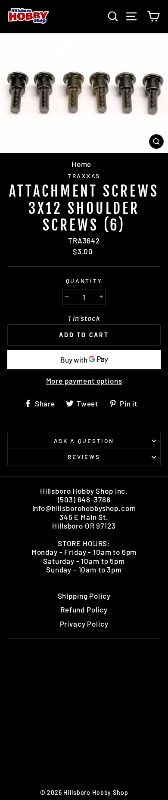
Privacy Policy (84, 623)
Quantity (84, 280)
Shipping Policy (84, 595)
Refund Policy (84, 609)
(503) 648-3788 (84, 499)
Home (81, 164)
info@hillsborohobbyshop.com (84, 508)
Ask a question (84, 440)
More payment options (84, 380)
